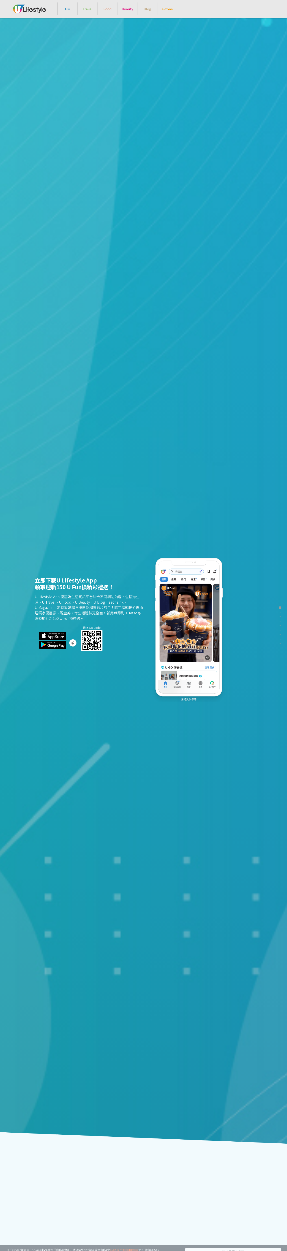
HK (67, 9)
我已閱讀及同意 (233, 1244)
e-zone (167, 9)
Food (107, 9)
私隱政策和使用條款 (124, 1243)
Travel (88, 9)
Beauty (127, 9)
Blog (147, 9)
